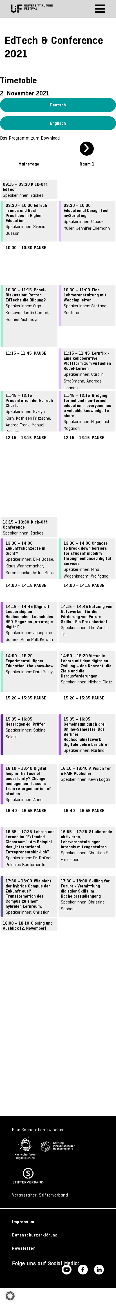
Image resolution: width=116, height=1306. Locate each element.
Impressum (23, 1221)
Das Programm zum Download (30, 138)
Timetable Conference (57, 92)
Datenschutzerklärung (34, 1235)
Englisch (58, 123)
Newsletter (23, 1248)
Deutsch (58, 105)
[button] (10, 1296)
